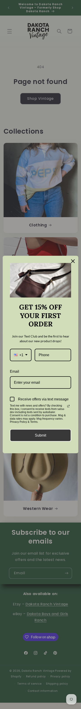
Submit (40, 435)
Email (14, 371)
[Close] (73, 261)
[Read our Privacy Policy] (68, 406)
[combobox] (21, 355)
